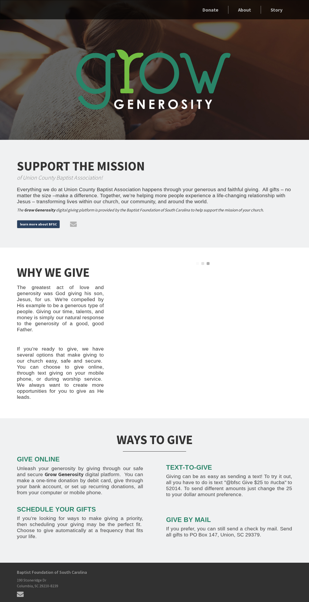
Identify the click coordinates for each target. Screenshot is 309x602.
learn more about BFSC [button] (38, 224)
